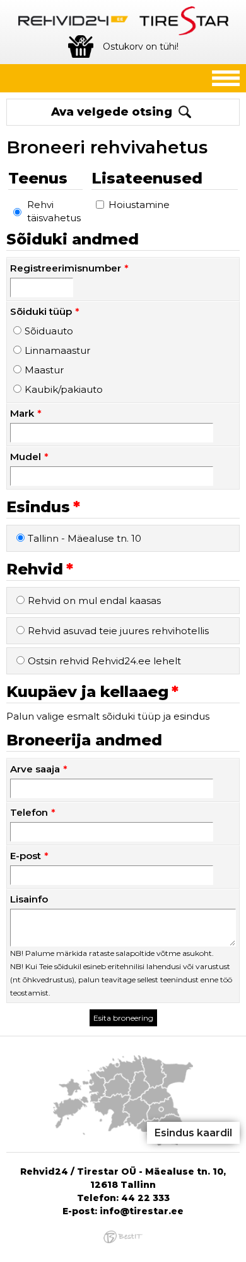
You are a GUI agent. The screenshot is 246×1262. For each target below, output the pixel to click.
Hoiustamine (139, 205)
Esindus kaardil (193, 1133)
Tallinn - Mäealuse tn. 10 (84, 538)
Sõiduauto (49, 331)
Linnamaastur (57, 350)
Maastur (44, 370)
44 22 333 (145, 1198)
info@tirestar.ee (142, 1211)
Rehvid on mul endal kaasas (94, 600)
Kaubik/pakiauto (64, 389)
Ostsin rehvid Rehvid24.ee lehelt (104, 661)
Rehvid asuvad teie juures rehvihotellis (118, 631)
